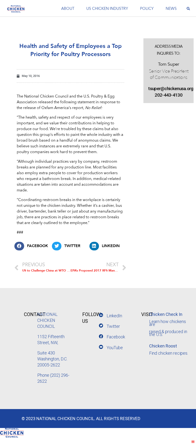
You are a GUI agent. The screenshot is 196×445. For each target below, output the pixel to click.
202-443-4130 (168, 95)
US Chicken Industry (107, 9)
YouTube (115, 347)
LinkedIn (114, 315)
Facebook (116, 336)
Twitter (113, 326)
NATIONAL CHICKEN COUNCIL (47, 320)
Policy (147, 9)
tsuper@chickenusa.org (168, 88)
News (171, 9)
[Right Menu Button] (193, 441)
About (67, 9)
